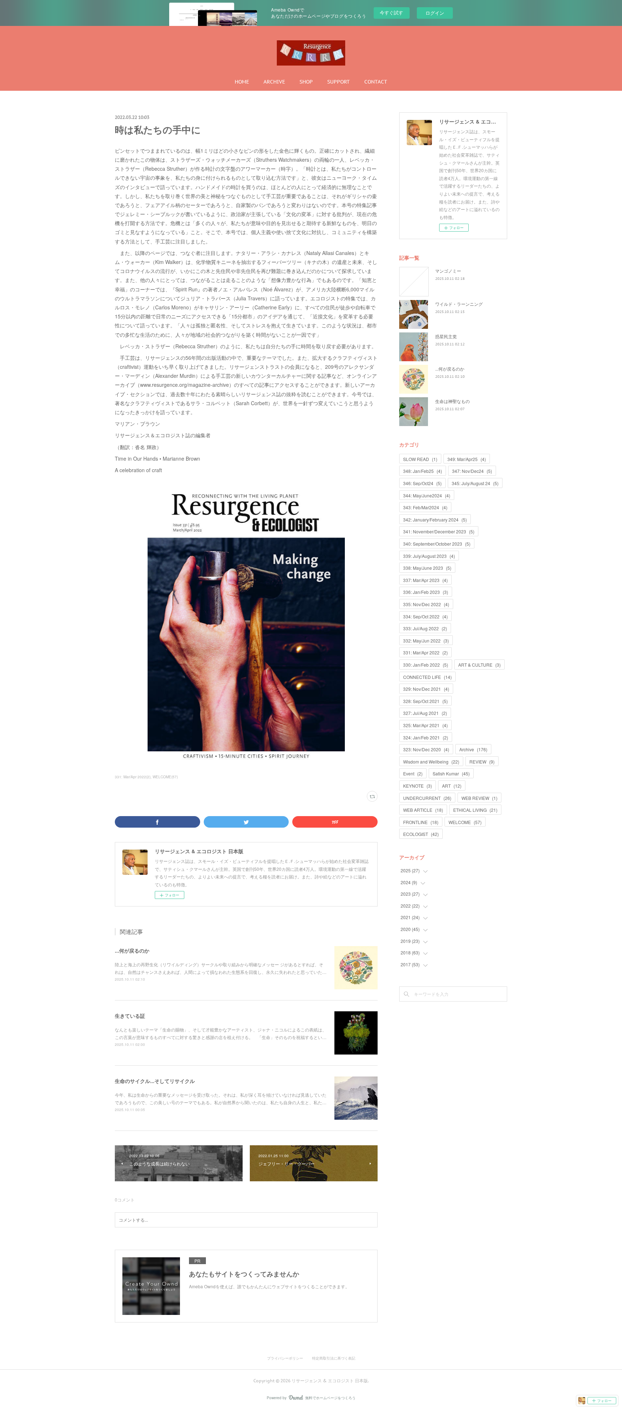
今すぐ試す (391, 12)
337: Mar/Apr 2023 (425, 580)
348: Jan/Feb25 (422, 471)
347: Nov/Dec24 (472, 471)
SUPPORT (338, 82)
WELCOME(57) (165, 776)
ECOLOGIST (421, 834)
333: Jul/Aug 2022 (425, 628)
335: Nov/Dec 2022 (426, 604)
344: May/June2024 (426, 495)
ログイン (434, 12)
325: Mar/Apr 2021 (425, 725)
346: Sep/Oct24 (422, 483)
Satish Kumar (451, 773)
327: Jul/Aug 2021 (425, 713)
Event (413, 773)
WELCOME (465, 822)
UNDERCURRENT (427, 798)
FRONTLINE (420, 822)
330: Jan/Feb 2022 (425, 665)
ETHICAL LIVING (475, 810)
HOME (242, 82)
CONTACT (375, 82)
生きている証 (130, 1015)
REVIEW (482, 761)
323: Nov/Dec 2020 (426, 749)
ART (451, 786)
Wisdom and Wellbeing (431, 761)
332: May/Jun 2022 (426, 640)
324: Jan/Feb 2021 (425, 737)
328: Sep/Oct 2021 (425, 701)
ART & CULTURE (479, 665)
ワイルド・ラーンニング (459, 304)
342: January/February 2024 (435, 519)
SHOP (306, 82)
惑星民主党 (446, 336)
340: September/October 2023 (436, 544)
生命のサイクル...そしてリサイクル (155, 1080)
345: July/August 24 (475, 483)
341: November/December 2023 (438, 531)
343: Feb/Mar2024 (425, 507)
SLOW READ (420, 459)
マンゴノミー (448, 271)
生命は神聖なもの (452, 401)
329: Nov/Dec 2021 (426, 689)
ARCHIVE (274, 82)
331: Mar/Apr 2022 (425, 652)
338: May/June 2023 (427, 568)
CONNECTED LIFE (427, 677)
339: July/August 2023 (429, 556)
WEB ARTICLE (423, 810)
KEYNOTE (417, 786)
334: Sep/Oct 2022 (425, 616)
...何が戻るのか (132, 950)
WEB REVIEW (479, 798)
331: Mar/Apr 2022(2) (132, 776)
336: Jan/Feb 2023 (425, 592)
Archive (473, 749)
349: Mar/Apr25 (466, 459)
